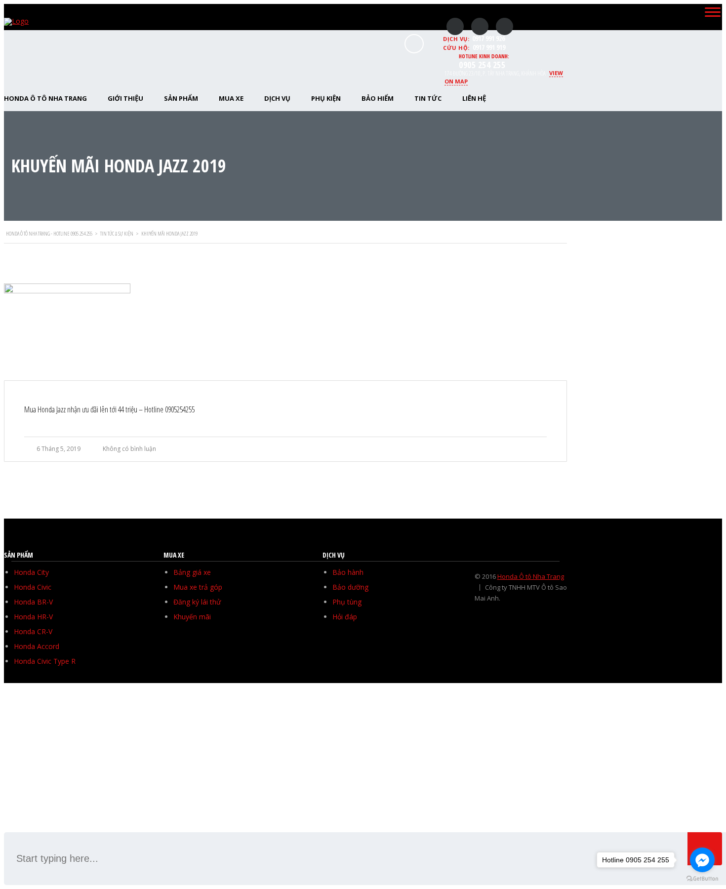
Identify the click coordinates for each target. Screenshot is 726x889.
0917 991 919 (489, 47)
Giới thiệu (125, 98)
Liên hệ (474, 98)
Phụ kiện (326, 98)
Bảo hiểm (378, 98)
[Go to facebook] (702, 860)
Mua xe (231, 98)
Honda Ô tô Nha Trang (530, 576)
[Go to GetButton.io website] (702, 879)
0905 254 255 (482, 65)
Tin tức (428, 98)
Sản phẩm (181, 98)
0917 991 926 (488, 38)
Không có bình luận (129, 448)
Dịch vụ (277, 98)
